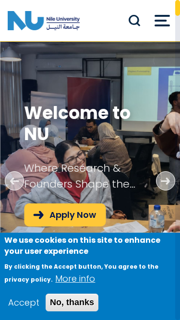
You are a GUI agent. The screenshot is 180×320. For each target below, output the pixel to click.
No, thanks (72, 302)
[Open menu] (162, 21)
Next (165, 180)
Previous (14, 180)
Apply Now (72, 215)
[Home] (44, 20)
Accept (23, 302)
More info (75, 278)
